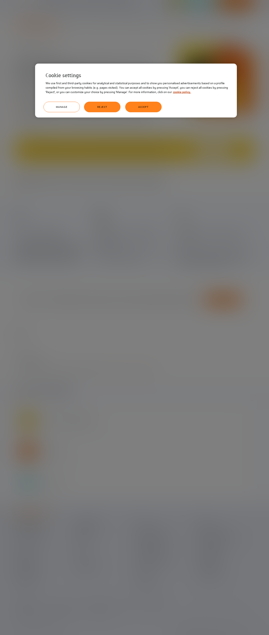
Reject (102, 106)
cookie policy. (182, 92)
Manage (62, 106)
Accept (143, 106)
